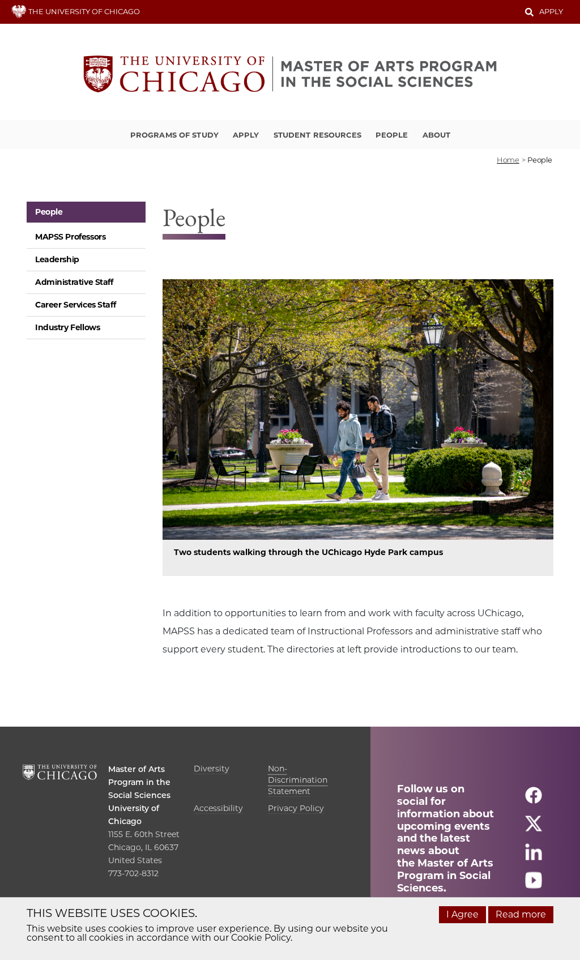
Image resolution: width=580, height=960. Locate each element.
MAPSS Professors (70, 237)
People (392, 134)
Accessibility (218, 808)
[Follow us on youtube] (533, 885)
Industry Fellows (67, 327)
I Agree (462, 914)
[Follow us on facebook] (533, 800)
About (437, 134)
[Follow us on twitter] (533, 829)
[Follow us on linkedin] (533, 857)
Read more (521, 914)
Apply (551, 11)
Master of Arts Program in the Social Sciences (139, 782)
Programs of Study (174, 134)
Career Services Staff (75, 305)
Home (508, 159)
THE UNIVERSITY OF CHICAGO (83, 11)
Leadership (57, 259)
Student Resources (317, 134)
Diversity (211, 768)
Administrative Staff (74, 282)
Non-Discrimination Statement (297, 779)
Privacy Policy (296, 808)
